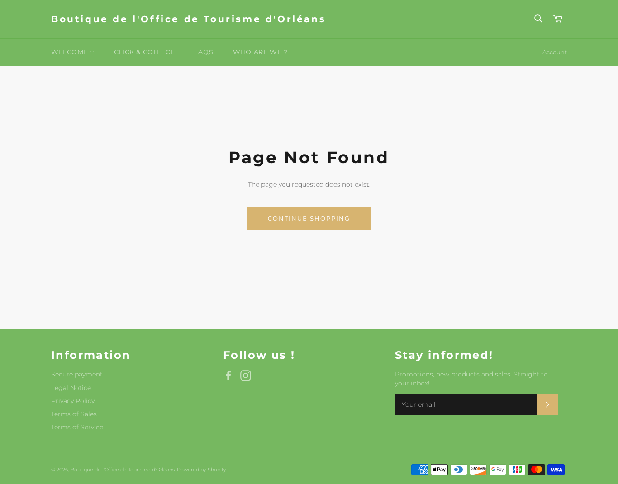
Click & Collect (144, 52)
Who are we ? (260, 52)
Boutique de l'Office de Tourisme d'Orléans (188, 19)
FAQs (203, 52)
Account (554, 52)
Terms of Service (77, 427)
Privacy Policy (73, 401)
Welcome (70, 52)
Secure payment (77, 374)
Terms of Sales (74, 414)
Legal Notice (71, 388)
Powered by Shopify (201, 469)
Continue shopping (309, 218)
